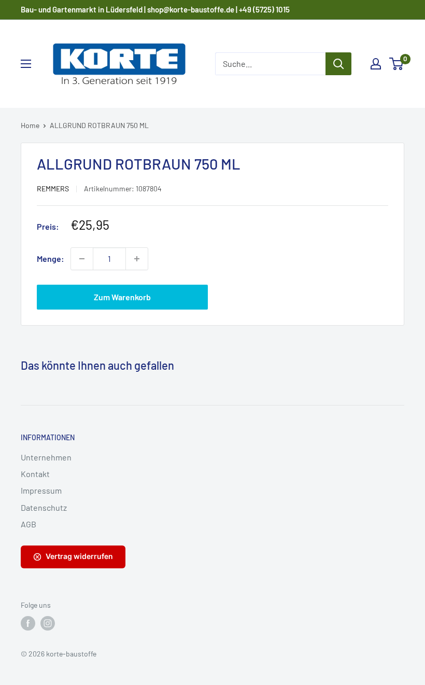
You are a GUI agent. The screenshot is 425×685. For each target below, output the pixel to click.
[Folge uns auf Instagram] (47, 623)
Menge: (50, 258)
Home (30, 125)
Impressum (41, 490)
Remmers (53, 188)
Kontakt (35, 474)
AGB (28, 524)
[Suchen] (338, 63)
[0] (396, 64)
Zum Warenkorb (122, 297)
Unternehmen (46, 457)
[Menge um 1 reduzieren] (82, 259)
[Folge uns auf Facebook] (28, 623)
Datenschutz (44, 507)
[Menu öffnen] (26, 64)
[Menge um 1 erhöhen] (137, 259)
